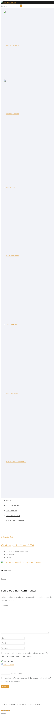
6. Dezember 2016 (7, 537)
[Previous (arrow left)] (2, 713)
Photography (13, 393)
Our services (12, 256)
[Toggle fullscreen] (7, 710)
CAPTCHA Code (16, 673)
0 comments (11, 554)
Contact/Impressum (16, 462)
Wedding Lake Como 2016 (17, 545)
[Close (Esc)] (2, 710)
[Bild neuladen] (7, 665)
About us (10, 187)
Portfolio (11, 324)
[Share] (4, 710)
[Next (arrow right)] (4, 713)
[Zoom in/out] (9, 710)
